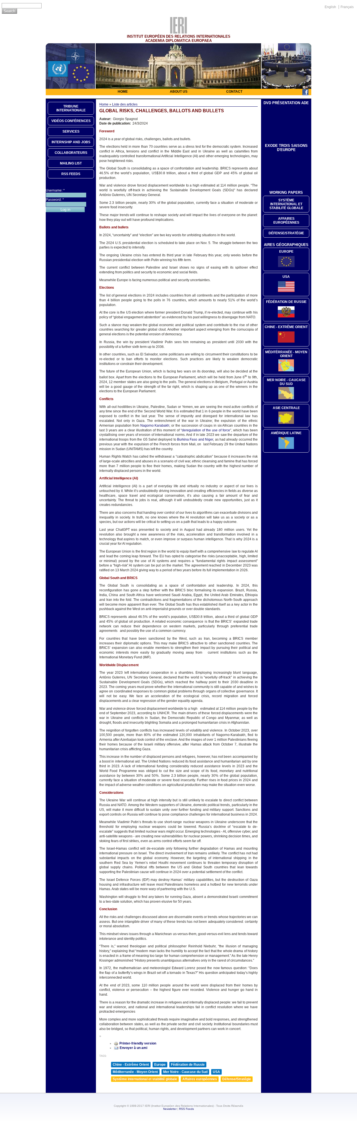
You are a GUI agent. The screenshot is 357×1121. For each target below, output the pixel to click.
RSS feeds (70, 174)
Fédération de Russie (188, 1065)
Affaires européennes (199, 1079)
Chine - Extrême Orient (131, 1065)
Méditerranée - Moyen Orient (135, 1072)
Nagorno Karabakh (155, 425)
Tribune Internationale (71, 108)
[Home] (178, 32)
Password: (55, 200)
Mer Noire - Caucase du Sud (185, 1072)
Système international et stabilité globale (145, 1079)
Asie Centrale (286, 408)
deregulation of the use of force (206, 430)
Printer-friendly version (137, 1043)
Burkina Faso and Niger (195, 439)
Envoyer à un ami (133, 1048)
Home (123, 92)
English (330, 7)
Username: (55, 190)
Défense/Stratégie (236, 1079)
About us (178, 92)
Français (347, 7)
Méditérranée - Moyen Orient (286, 354)
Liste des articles (125, 104)
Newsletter (170, 1108)
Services (70, 131)
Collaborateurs (71, 153)
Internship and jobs (71, 142)
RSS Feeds (186, 1108)
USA (216, 1072)
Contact (234, 92)
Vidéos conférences (71, 121)
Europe (160, 1065)
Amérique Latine (286, 433)
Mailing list (71, 163)
